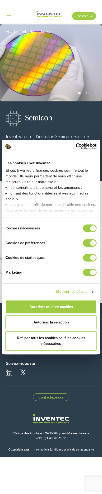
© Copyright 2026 (18, 449)
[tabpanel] (51, 62)
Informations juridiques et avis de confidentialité (64, 449)
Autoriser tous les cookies (51, 307)
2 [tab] (87, 93)
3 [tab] (95, 93)
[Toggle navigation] (9, 15)
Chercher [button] (81, 16)
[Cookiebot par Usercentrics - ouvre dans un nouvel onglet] (76, 146)
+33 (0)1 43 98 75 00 (51, 438)
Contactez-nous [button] (51, 397)
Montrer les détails (72, 292)
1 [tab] (79, 93)
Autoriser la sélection (51, 322)
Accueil (11, 31)
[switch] (90, 243)
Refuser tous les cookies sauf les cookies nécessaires (51, 341)
